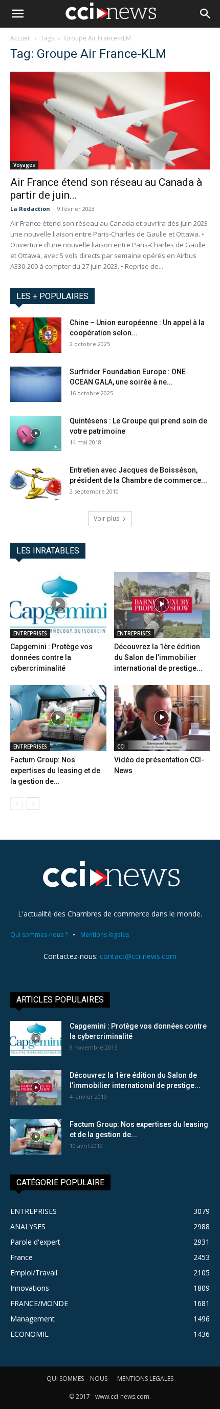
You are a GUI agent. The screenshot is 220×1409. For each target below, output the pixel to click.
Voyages (24, 164)
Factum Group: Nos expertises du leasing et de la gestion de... (55, 770)
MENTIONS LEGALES (145, 1378)
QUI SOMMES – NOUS (77, 1378)
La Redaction (30, 208)
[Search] (205, 14)
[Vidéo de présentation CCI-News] (162, 718)
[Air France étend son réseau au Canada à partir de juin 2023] (110, 120)
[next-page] (33, 803)
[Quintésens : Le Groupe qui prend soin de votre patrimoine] (35, 433)
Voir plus (106, 518)
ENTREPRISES (30, 633)
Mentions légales (104, 934)
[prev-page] (16, 803)
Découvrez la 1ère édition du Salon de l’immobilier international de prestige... (158, 657)
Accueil (20, 38)
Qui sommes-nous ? (39, 934)
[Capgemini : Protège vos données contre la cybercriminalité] (58, 605)
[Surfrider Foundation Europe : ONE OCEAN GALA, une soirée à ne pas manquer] (35, 384)
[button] (17, 14)
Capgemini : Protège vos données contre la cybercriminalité (51, 657)
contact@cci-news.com (138, 956)
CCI (121, 746)
